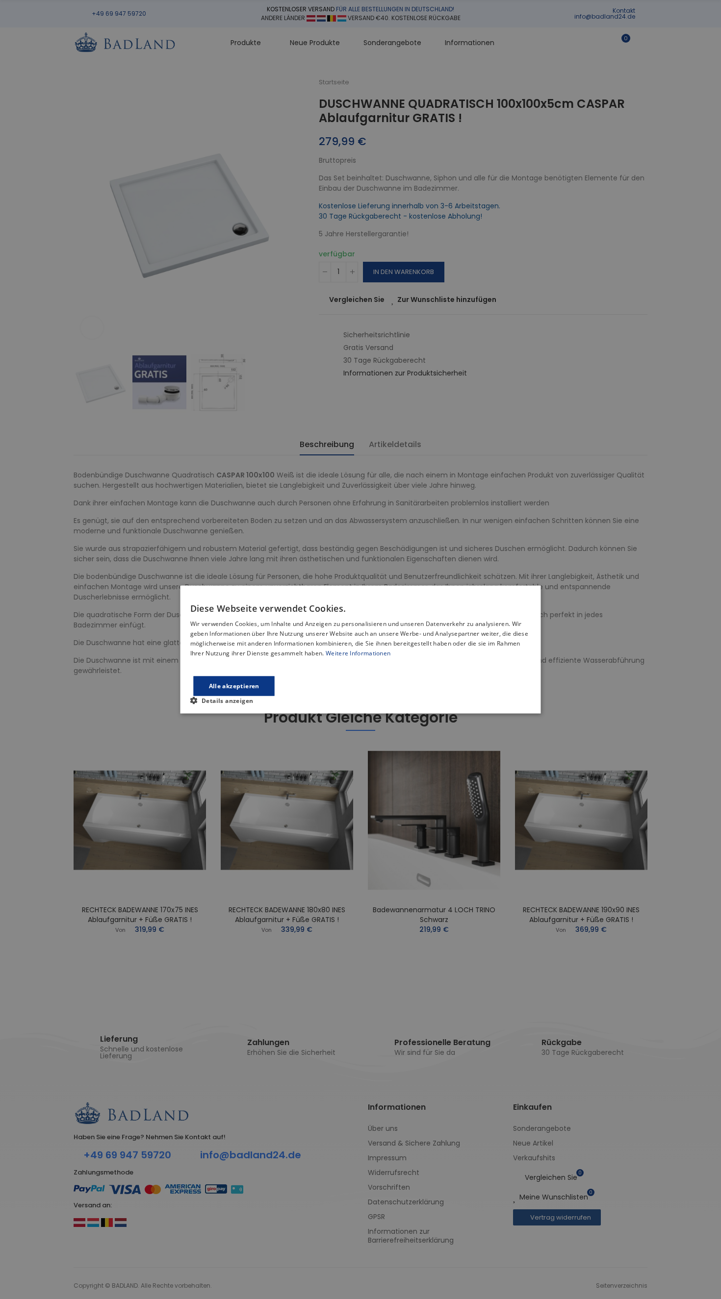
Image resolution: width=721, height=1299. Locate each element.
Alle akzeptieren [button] (234, 685)
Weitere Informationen (358, 653)
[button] (225, 700)
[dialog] (360, 650)
